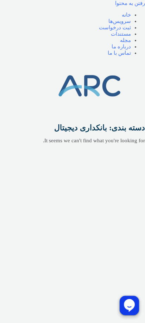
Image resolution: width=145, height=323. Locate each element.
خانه (126, 15)
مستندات (121, 34)
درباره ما (121, 46)
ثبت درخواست (115, 27)
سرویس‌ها (119, 21)
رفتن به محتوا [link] (130, 3)
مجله (125, 40)
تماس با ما (119, 53)
